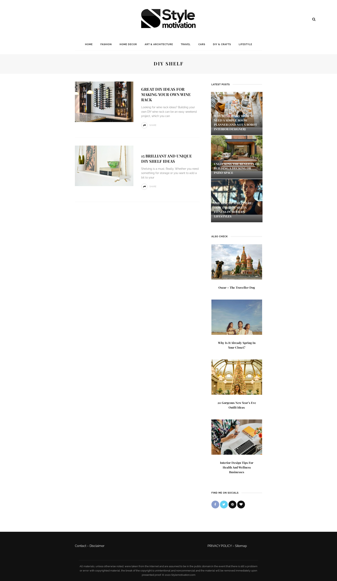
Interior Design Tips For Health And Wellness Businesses (236, 467)
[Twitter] (224, 504)
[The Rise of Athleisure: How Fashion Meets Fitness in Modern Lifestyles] (237, 197)
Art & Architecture (159, 44)
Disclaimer (97, 546)
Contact (80, 546)
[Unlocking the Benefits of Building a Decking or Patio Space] (237, 153)
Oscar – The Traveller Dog (236, 287)
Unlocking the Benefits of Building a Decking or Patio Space (236, 168)
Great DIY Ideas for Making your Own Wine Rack (166, 94)
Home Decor (128, 44)
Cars (201, 44)
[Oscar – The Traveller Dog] (236, 261)
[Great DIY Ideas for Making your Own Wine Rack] (104, 101)
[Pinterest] (232, 504)
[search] (313, 19)
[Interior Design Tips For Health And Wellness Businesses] (236, 437)
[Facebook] (215, 504)
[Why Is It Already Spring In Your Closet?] (236, 317)
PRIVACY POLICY (220, 546)
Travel (186, 44)
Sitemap (241, 546)
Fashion (106, 44)
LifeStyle (245, 44)
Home (89, 44)
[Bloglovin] (241, 504)
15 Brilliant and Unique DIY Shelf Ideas (166, 158)
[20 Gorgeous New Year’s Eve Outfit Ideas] (236, 377)
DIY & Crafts (222, 44)
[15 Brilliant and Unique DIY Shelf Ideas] (104, 165)
